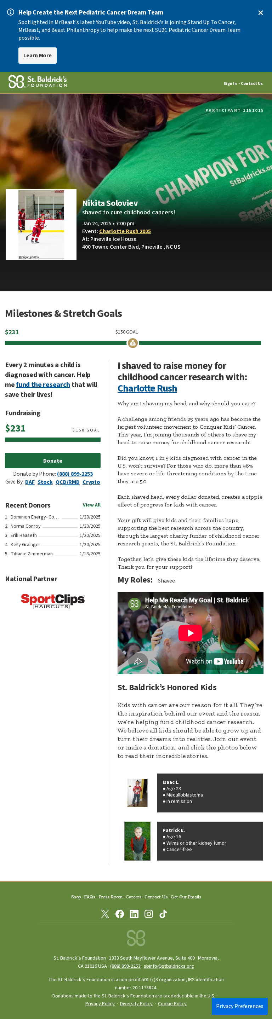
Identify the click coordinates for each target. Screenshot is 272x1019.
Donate (52, 461)
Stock (45, 482)
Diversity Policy (136, 1003)
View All (92, 505)
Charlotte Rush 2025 (125, 231)
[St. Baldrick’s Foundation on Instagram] (148, 915)
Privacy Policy (100, 1003)
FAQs (89, 896)
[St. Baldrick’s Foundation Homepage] (136, 940)
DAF (30, 482)
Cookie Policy (172, 1003)
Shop (76, 896)
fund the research (43, 385)
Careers (133, 896)
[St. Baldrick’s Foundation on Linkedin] (134, 915)
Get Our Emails (186, 896)
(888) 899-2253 (75, 474)
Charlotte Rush (147, 388)
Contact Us (252, 84)
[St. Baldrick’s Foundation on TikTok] (163, 915)
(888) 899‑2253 (125, 966)
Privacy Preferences (240, 1006)
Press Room (110, 896)
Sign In (230, 84)
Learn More (37, 55)
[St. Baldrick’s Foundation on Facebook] (119, 915)
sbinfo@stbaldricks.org (169, 966)
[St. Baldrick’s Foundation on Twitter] (105, 915)
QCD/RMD (68, 482)
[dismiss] (260, 12)
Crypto (91, 482)
